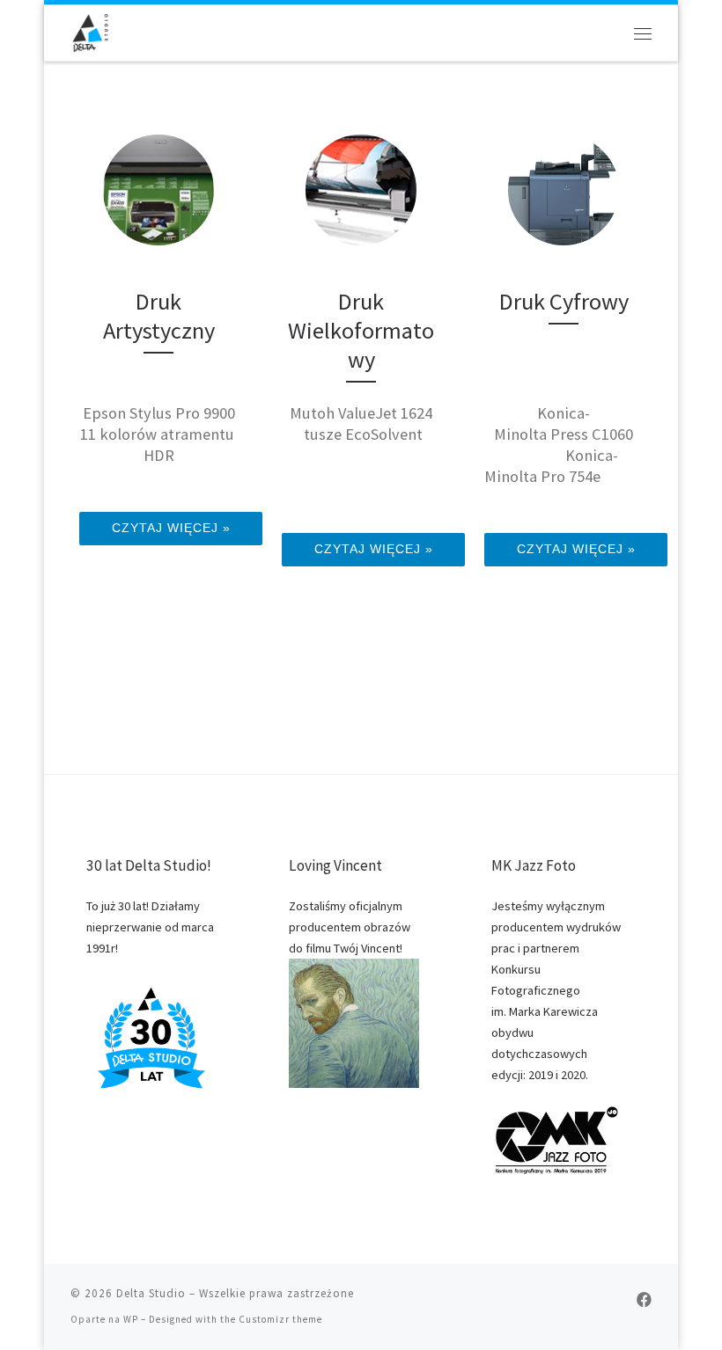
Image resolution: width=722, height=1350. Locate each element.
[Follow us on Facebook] (644, 1300)
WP (130, 1319)
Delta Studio (151, 1293)
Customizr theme (280, 1319)
